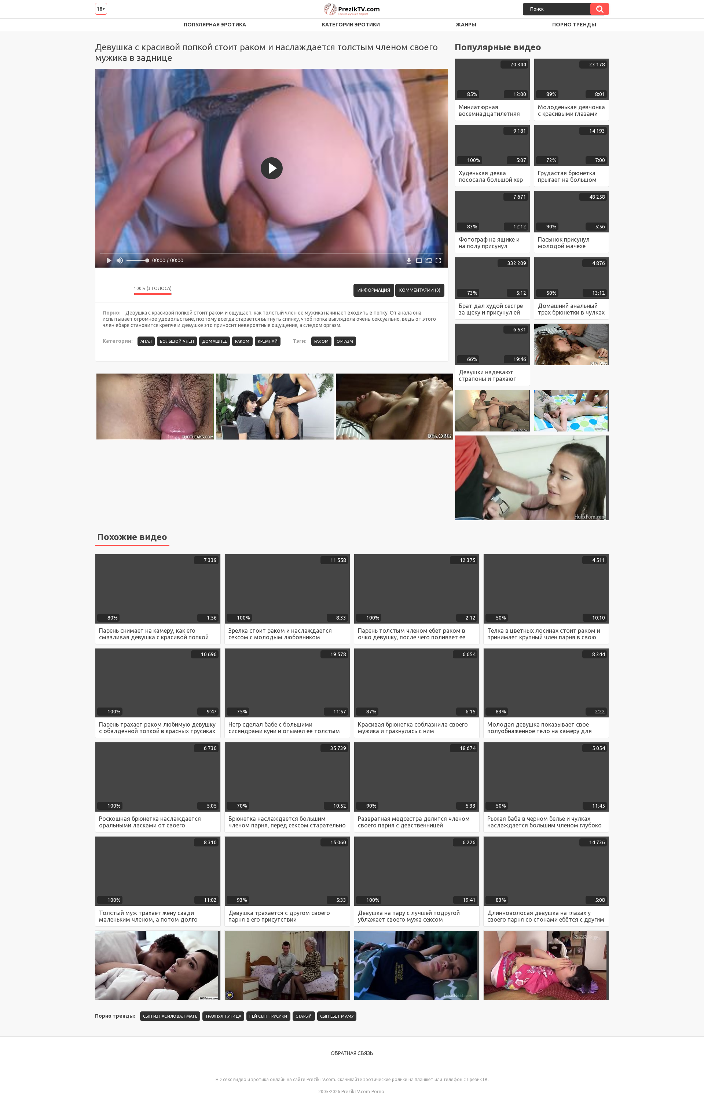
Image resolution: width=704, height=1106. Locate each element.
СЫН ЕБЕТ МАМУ (337, 1016)
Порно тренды (574, 24)
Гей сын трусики (268, 1016)
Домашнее (214, 341)
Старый (304, 1016)
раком (321, 341)
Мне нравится (106, 290)
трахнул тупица (223, 1016)
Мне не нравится (122, 290)
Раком (242, 341)
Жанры (466, 24)
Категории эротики (351, 24)
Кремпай (268, 341)
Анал (146, 341)
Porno (377, 1091)
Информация (374, 290)
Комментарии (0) (419, 290)
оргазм (345, 341)
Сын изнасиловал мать (170, 1016)
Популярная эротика (215, 24)
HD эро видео (108, 25)
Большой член (177, 341)
